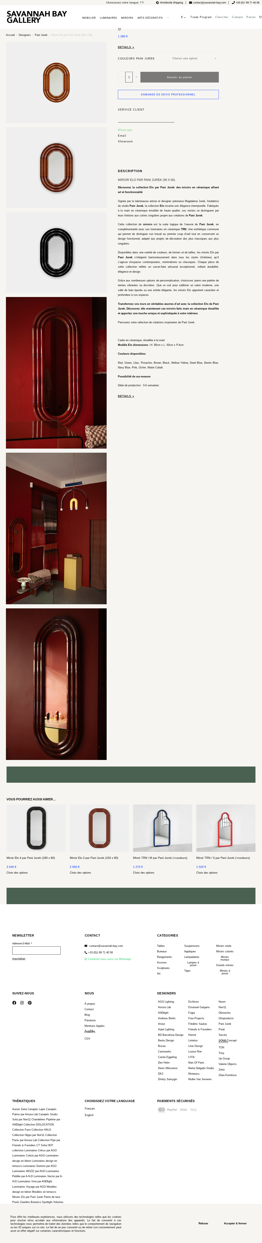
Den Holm (164, 1062)
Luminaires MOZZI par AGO (28, 1171)
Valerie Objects (228, 1064)
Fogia (191, 1012)
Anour (161, 1023)
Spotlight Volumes (52, 1202)
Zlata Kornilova (227, 1075)
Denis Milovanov (168, 1068)
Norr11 (222, 1007)
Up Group (224, 1058)
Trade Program (201, 17)
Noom (222, 1001)
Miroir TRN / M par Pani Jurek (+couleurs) (160, 857)
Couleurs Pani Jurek (136, 58)
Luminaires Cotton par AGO (28, 1155)
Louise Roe (195, 1051)
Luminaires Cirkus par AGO (40, 1150)
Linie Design (195, 1046)
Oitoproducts (226, 1018)
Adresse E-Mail (21, 943)
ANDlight (163, 1012)
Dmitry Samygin (167, 1079)
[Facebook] (14, 1003)
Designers (25, 35)
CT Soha (41, 1145)
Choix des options (17, 872)
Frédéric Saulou (197, 1023)
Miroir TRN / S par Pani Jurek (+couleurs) (223, 857)
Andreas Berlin (166, 1018)
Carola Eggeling (167, 1057)
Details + (126, 47)
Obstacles (225, 1012)
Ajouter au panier (179, 77)
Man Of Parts (196, 1062)
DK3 (160, 1073)
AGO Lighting (166, 1001)
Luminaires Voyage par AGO (29, 1186)
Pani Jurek (41, 35)
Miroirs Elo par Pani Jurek (27, 1196)
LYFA (191, 1057)
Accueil (10, 35)
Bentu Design (166, 1040)
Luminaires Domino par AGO (39, 1166)
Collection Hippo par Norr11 (28, 1135)
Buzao (162, 1046)
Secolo (223, 1034)
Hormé (192, 1034)
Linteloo (193, 1040)
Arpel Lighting (166, 1029)
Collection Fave (21, 1129)
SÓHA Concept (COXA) (228, 1041)
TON (221, 1047)
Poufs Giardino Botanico (26, 1202)
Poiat (222, 1029)
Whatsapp (125, 130)
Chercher (221, 17)
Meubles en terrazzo (44, 1191)
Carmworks (164, 1051)
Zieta (222, 1069)
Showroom (125, 141)
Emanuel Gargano (199, 1007)
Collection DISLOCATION (39, 1124)
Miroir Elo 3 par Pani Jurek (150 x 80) (94, 857)
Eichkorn (193, 1001)
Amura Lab (164, 1007)
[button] (99, 952)
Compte (237, 17)
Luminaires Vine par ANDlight (35, 1181)
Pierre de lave (52, 1196)
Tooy (221, 1052)
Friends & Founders (200, 1029)
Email (122, 135)
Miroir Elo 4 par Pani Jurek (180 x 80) (31, 857)
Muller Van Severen (199, 1079)
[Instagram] (22, 1003)
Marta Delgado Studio (201, 1068)
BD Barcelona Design (170, 1034)
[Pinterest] (30, 1003)
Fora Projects (196, 1018)
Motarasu (193, 1073)
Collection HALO (41, 1129)
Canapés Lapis (36, 1109)
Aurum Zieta (19, 1109)
